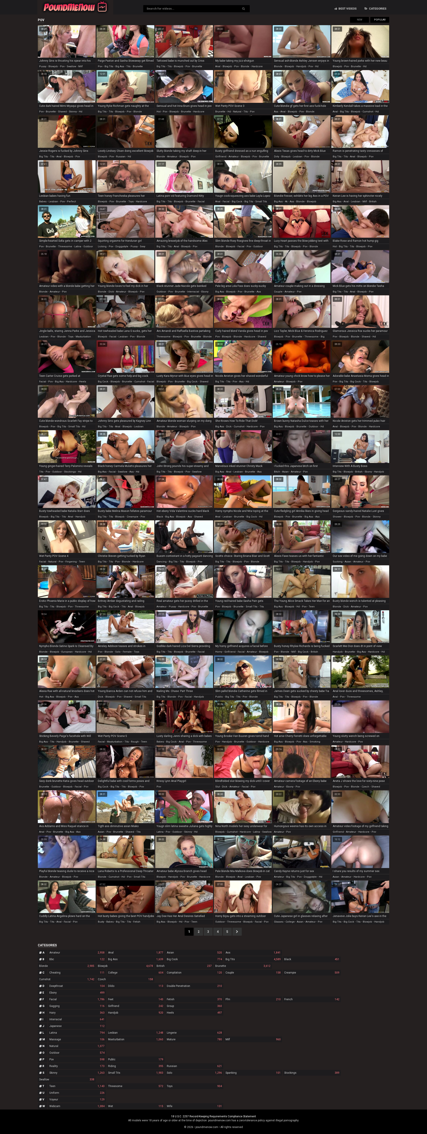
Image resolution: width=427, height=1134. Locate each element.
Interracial (77, 1019)
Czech (125, 979)
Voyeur (77, 1099)
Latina (77, 1032)
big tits (109, 66)
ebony (204, 291)
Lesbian (135, 1032)
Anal (135, 952)
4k (286, 201)
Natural (77, 1046)
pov (62, 66)
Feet (135, 999)
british (373, 201)
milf (80, 66)
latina (77, 246)
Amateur (77, 952)
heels (82, 381)
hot (159, 111)
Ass (253, 952)
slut (217, 786)
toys (131, 201)
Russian (194, 1066)
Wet (135, 1106)
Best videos (347, 8)
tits (128, 66)
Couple (253, 972)
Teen (77, 1086)
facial (201, 201)
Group (194, 1006)
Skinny (77, 1072)
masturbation (83, 336)
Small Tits (135, 1072)
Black (311, 959)
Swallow (66, 1079)
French (311, 999)
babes (42, 201)
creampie (132, 516)
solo (118, 651)
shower (337, 516)
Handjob (135, 1012)
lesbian (297, 156)
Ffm (253, 999)
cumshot (368, 111)
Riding (135, 1066)
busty (101, 921)
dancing (162, 561)
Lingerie (194, 1032)
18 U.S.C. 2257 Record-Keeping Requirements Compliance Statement (213, 1116)
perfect (71, 201)
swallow (71, 66)
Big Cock (194, 959)
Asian (194, 952)
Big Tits (253, 959)
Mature (194, 1039)
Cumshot (66, 979)
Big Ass (135, 959)
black (160, 516)
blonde (245, 66)
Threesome (135, 1086)
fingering (71, 561)
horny (218, 651)
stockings (70, 471)
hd (316, 66)
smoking (315, 741)
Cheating (77, 972)
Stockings (311, 1072)
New (359, 19)
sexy (142, 246)
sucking (337, 561)
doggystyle (121, 246)
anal (217, 66)
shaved (62, 111)
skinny (73, 111)
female (127, 651)
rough (135, 741)
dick (111, 291)
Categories (377, 8)
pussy (42, 66)
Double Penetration (194, 986)
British (184, 966)
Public (135, 1059)
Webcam (77, 1106)
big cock (237, 201)
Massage (77, 1039)
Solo (194, 1072)
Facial (77, 999)
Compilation (194, 972)
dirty (276, 156)
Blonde (66, 966)
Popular (380, 19)
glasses (278, 921)
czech (365, 786)
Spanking (253, 1072)
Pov (77, 1059)
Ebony (77, 992)
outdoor (88, 246)
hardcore (257, 66)
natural (237, 111)
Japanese (77, 1026)
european (67, 651)
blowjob (53, 66)
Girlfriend (135, 1006)
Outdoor (77, 1052)
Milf (253, 1039)
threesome (65, 246)
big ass (119, 66)
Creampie (311, 972)
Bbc (77, 959)
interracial (193, 291)
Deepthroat (77, 986)
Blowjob (125, 966)
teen (82, 561)
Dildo (135, 986)
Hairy (77, 1012)
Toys (194, 1086)
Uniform (77, 1092)
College (135, 972)
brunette (138, 66)
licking (102, 246)
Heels (194, 1012)
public (219, 696)
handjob (301, 66)
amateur (172, 156)
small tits (261, 201)
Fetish (194, 999)
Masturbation (135, 1039)
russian (120, 156)
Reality (77, 1066)
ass (276, 111)
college (290, 921)
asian (285, 471)
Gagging (77, 1006)
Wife (194, 1106)
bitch (277, 471)
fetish (136, 921)
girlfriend (220, 156)
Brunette (242, 966)
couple (278, 291)
